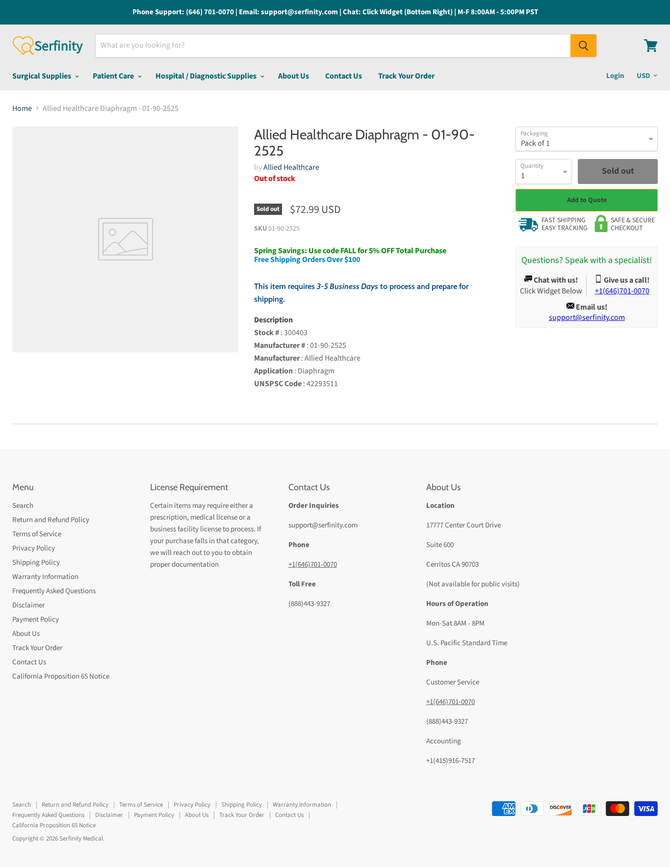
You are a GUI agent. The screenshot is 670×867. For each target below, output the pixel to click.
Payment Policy (35, 619)
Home (22, 108)
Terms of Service (36, 534)
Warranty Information (45, 577)
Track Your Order (406, 76)
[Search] (583, 45)
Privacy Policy (33, 548)
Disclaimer (28, 605)
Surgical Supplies (42, 76)
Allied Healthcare (291, 167)
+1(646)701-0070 (312, 564)
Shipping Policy (36, 562)
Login (615, 76)
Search (22, 505)
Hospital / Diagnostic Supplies (206, 76)
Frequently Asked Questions (54, 591)
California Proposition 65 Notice (60, 676)
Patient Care (114, 76)
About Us (293, 76)
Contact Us (343, 76)
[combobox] (333, 45)
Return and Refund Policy (50, 520)
